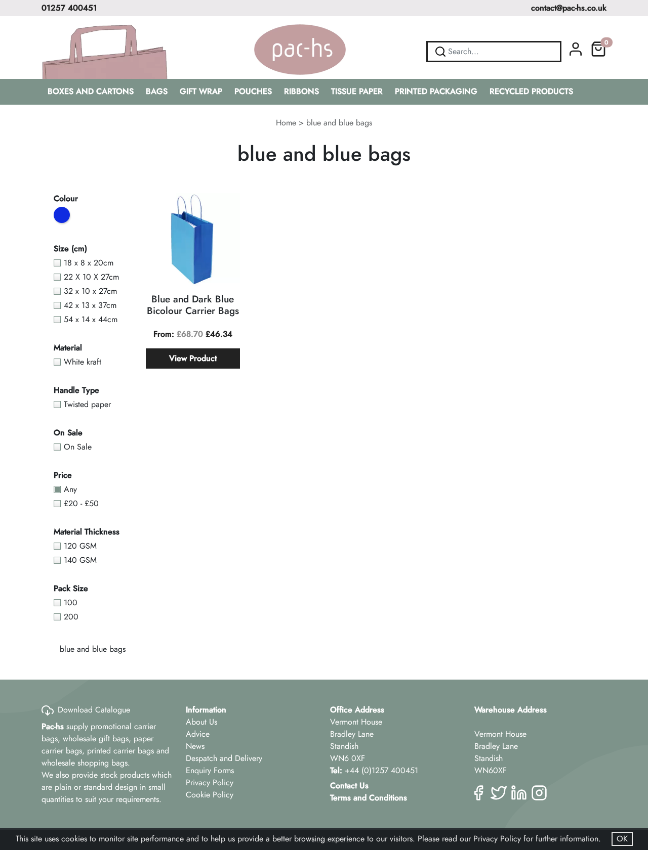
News (195, 746)
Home (286, 122)
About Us (201, 722)
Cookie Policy (209, 794)
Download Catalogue (94, 709)
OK (622, 838)
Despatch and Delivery (224, 758)
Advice (198, 734)
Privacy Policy (209, 782)
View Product (193, 358)
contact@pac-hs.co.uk (568, 8)
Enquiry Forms (210, 770)
